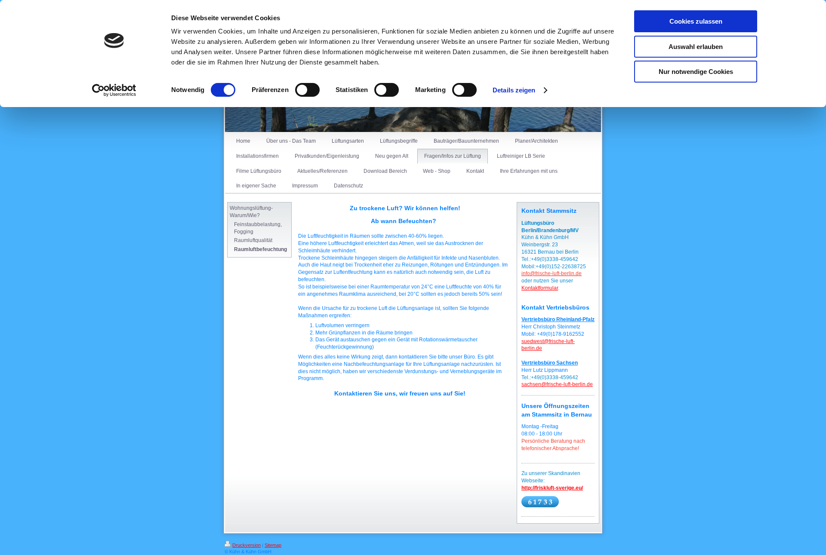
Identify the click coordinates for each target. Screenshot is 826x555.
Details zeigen (514, 90)
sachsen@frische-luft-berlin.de (557, 384)
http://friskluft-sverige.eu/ (552, 488)
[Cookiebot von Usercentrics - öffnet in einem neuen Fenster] (114, 90)
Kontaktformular (539, 288)
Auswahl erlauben (696, 46)
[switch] (307, 90)
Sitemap (273, 545)
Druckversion (246, 545)
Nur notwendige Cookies (696, 71)
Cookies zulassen (695, 21)
